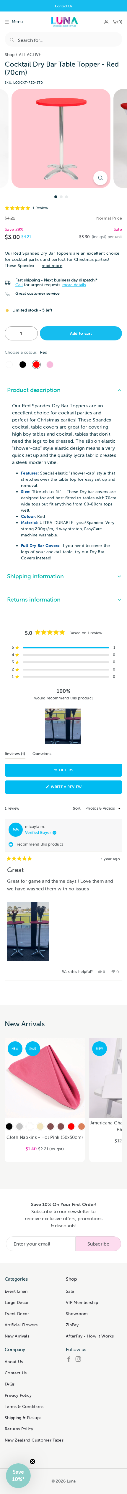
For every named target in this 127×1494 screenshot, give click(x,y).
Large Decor (17, 1302)
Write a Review (75, 788)
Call (19, 284)
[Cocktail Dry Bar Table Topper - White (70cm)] (9, 364)
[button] (63, 208)
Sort (77, 808)
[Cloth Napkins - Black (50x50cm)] (9, 1126)
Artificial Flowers (21, 1324)
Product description (34, 389)
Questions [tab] (42, 755)
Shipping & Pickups (23, 1417)
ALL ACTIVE (30, 54)
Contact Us (63, 6)
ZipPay (72, 1324)
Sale (70, 1291)
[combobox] (63, 39)
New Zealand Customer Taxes (34, 1440)
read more (52, 265)
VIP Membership (82, 1302)
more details (74, 284)
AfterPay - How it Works (90, 1336)
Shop (9, 54)
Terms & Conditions (24, 1406)
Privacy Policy (18, 1395)
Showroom (77, 1313)
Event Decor (17, 1313)
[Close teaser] (32, 1462)
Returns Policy (19, 1429)
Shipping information (35, 576)
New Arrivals (17, 1336)
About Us (14, 1361)
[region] (63, 726)
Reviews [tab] (15, 755)
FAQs (9, 1384)
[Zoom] (100, 178)
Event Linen (16, 1291)
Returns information (34, 599)
